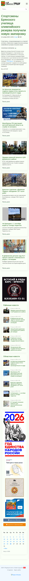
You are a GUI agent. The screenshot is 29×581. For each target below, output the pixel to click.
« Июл (5, 548)
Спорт (16, 37)
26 (10, 544)
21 (17, 541)
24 (4, 544)
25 (7, 544)
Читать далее (6, 101)
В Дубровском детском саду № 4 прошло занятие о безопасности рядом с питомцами (13, 257)
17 (4, 541)
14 (17, 539)
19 (10, 541)
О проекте (10, 570)
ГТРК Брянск (9, 61)
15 (20, 539)
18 (7, 541)
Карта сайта (17, 570)
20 (13, 541)
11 (7, 539)
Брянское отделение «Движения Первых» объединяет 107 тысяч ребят (13, 191)
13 (13, 539)
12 (10, 539)
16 (23, 539)
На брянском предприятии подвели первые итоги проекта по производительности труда (14, 91)
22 (20, 541)
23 (23, 541)
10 (4, 539)
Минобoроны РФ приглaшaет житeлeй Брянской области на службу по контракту (12, 125)
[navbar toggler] (27, 4)
